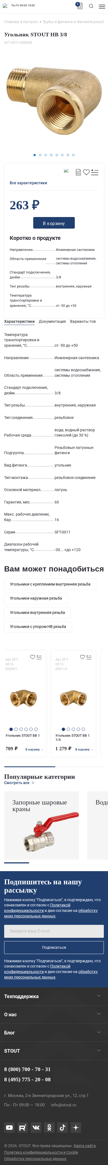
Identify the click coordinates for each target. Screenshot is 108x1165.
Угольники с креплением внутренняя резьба (50, 584)
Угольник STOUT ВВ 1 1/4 (72, 738)
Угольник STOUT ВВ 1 (23, 736)
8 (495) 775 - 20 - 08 (27, 1079)
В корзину (32, 749)
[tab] (19, 321)
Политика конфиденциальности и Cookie (41, 1152)
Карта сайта (85, 1146)
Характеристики (19, 321)
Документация (52, 321)
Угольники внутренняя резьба (37, 612)
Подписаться (54, 947)
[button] (35, 155)
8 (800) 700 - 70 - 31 (27, 1069)
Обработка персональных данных (35, 1158)
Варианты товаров (87, 321)
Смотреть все (17, 783)
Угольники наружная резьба (36, 598)
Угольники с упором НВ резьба (38, 626)
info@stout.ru (63, 1104)
